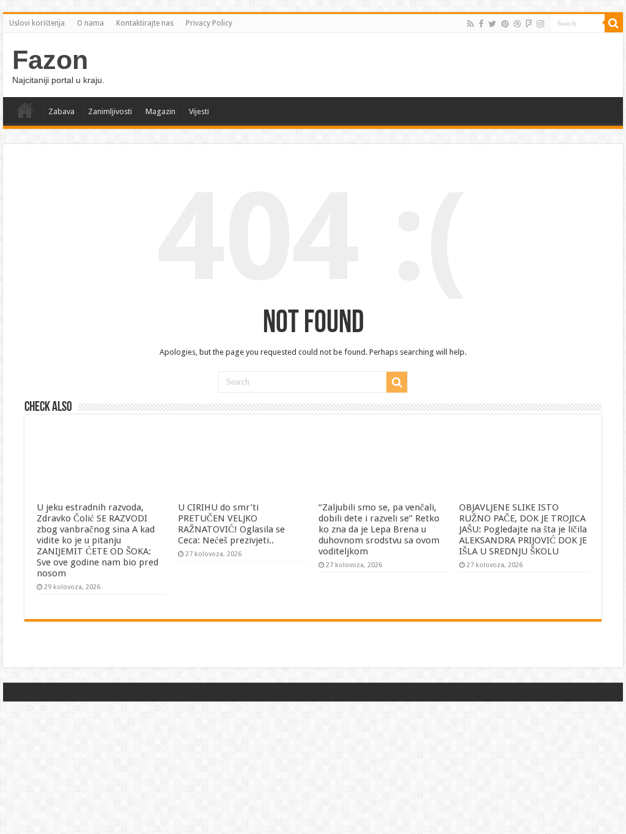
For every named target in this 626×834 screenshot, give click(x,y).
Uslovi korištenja (37, 23)
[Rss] (470, 23)
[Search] (614, 23)
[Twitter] (492, 23)
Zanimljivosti (110, 111)
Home (25, 110)
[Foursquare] (529, 23)
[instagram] (540, 23)
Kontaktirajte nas (145, 23)
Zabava (61, 111)
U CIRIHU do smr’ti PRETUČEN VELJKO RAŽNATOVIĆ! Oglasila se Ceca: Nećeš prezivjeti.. (231, 524)
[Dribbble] (517, 23)
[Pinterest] (505, 23)
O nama (90, 23)
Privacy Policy (209, 23)
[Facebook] (481, 23)
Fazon (50, 59)
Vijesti (199, 111)
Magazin (160, 111)
